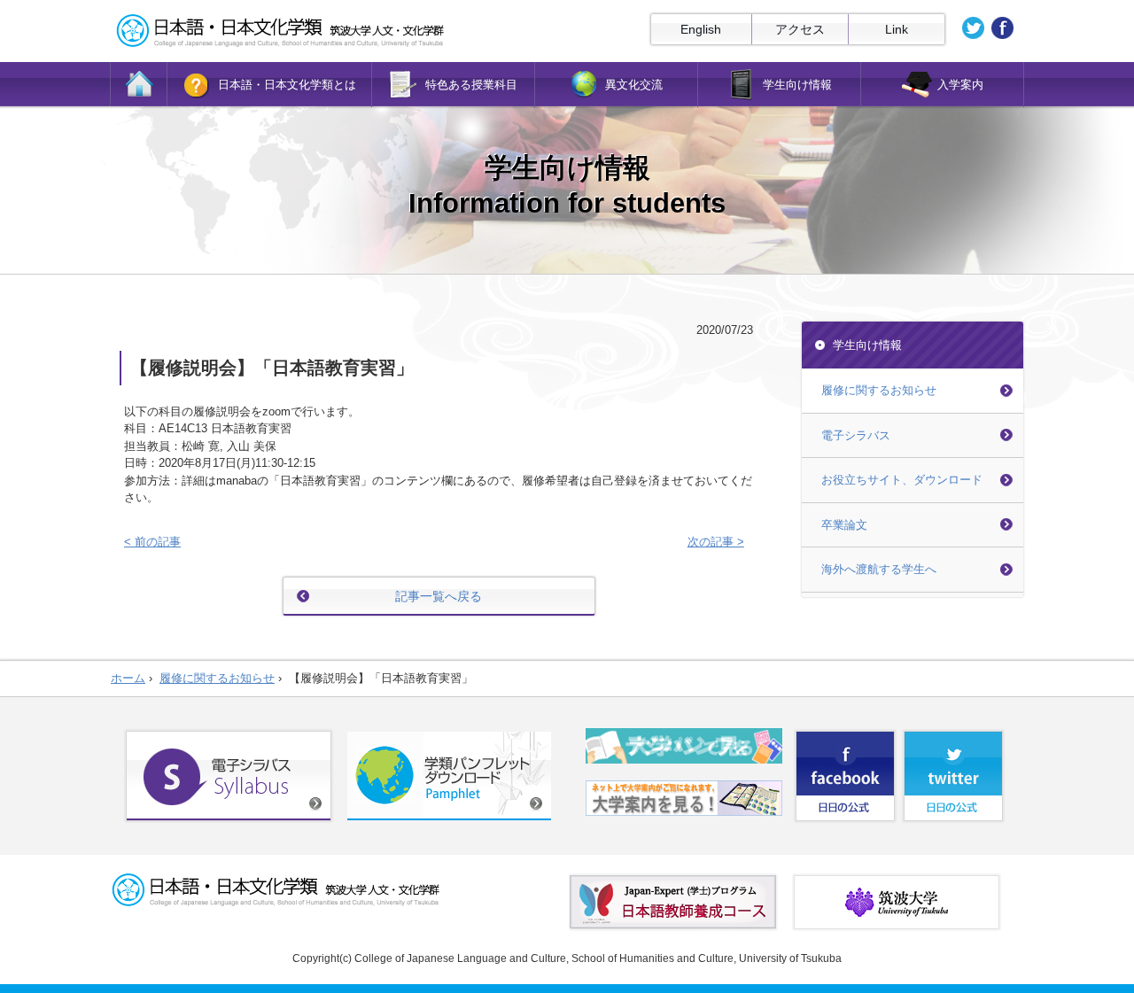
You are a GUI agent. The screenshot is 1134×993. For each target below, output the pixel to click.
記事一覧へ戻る (438, 596)
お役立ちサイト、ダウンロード (902, 479)
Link (896, 29)
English (700, 29)
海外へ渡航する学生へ (878, 569)
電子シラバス (855, 435)
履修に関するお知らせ (878, 390)
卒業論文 (844, 524)
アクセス (800, 29)
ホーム (128, 678)
